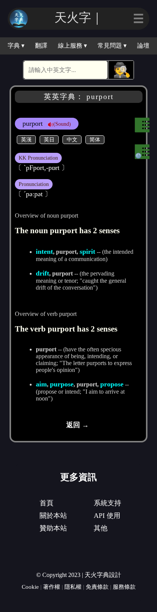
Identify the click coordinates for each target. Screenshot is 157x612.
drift (42, 273)
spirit (87, 251)
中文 (72, 139)
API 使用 (107, 515)
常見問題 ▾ (112, 45)
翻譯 (41, 45)
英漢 (26, 139)
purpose (62, 384)
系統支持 (107, 503)
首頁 (46, 503)
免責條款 (97, 586)
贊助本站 (53, 528)
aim (41, 384)
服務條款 (124, 586)
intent (44, 251)
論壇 (143, 45)
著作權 (51, 586)
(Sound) (62, 124)
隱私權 (73, 586)
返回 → (77, 425)
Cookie (30, 586)
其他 (100, 528)
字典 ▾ (16, 45)
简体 (95, 139)
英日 (49, 139)
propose (111, 384)
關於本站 (53, 515)
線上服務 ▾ (72, 45)
